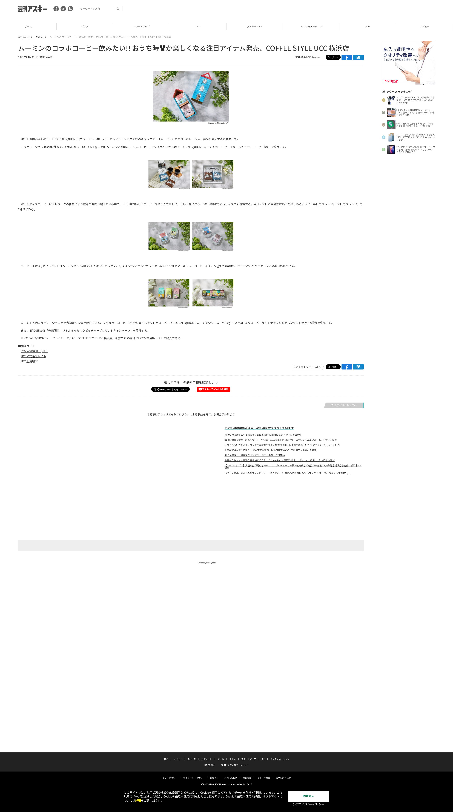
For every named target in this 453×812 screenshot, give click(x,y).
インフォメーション (311, 26)
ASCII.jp (211, 764)
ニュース (192, 758)
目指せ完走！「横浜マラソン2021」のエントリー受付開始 (255, 455)
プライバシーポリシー (193, 777)
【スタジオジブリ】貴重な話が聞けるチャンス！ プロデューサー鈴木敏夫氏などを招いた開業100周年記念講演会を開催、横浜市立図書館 (293, 466)
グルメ (84, 26)
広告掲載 (247, 777)
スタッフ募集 (263, 777)
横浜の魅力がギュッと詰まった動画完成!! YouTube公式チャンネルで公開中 (263, 434)
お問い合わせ (230, 777)
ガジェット (206, 758)
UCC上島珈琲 (29, 361)
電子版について (283, 777)
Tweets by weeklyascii (207, 562)
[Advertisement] (370, 10)
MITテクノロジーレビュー (236, 764)
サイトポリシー (169, 777)
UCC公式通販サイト (33, 356)
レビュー (424, 26)
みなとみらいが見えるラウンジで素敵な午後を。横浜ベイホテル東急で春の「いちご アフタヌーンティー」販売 (282, 445)
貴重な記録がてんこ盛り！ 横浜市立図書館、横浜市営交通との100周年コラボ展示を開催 (270, 450)
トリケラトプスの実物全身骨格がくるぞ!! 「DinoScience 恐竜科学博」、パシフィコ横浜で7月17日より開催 (280, 460)
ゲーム (28, 26)
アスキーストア (255, 26)
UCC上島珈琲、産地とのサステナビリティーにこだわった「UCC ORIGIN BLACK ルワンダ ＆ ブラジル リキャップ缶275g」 (287, 473)
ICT (198, 26)
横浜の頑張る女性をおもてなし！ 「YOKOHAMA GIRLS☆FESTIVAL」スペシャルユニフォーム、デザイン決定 (281, 440)
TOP (368, 26)
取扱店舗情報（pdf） (34, 351)
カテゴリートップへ (345, 405)
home (25, 37)
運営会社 (214, 777)
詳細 (138, 800)
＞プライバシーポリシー (308, 804)
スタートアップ (141, 26)
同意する (308, 796)
